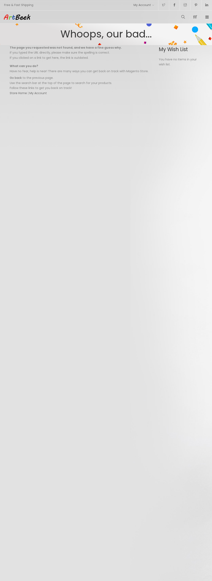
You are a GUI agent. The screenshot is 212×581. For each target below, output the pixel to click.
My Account (142, 5)
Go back (16, 78)
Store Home (18, 93)
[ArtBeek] (54, 17)
